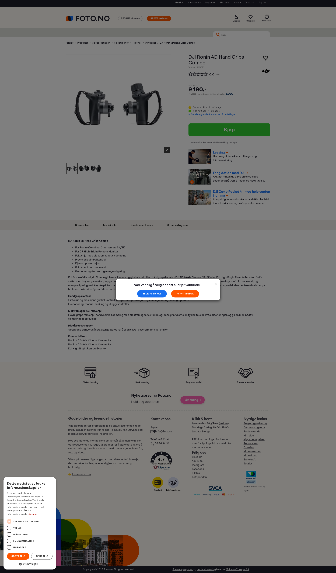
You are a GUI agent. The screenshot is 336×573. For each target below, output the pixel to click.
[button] (29, 564)
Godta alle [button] (18, 556)
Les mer (33, 513)
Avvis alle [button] (42, 556)
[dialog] (30, 523)
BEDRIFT (148, 293)
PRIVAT (181, 293)
